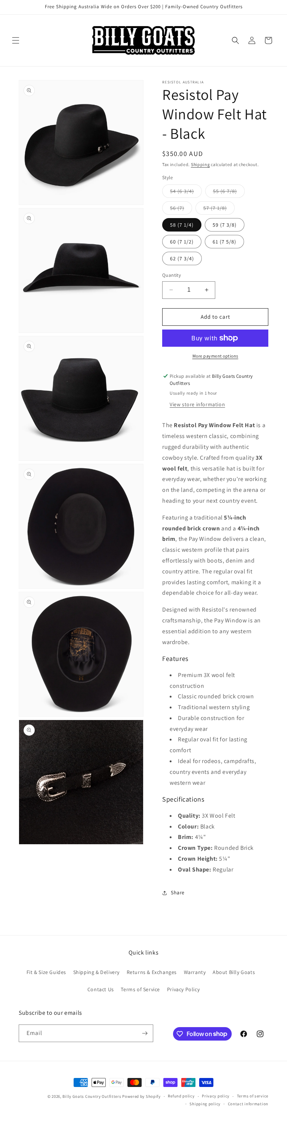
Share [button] (178, 892)
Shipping (200, 164)
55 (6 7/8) (229, 192)
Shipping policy (204, 1103)
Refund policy (181, 1096)
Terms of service (252, 1096)
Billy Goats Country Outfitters (91, 1096)
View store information (197, 404)
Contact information (248, 1103)
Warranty (195, 972)
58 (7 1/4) (182, 224)
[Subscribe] (144, 1033)
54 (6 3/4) (186, 192)
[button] (15, 40)
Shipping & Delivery (96, 972)
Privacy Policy (183, 989)
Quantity (171, 275)
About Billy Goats (234, 972)
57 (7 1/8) (219, 209)
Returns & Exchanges (152, 972)
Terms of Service (140, 989)
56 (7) (181, 209)
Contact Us (100, 989)
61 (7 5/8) (224, 241)
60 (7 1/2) (182, 241)
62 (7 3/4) (182, 258)
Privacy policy (215, 1096)
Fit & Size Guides (46, 972)
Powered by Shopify (141, 1096)
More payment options (215, 356)
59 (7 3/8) (225, 224)
